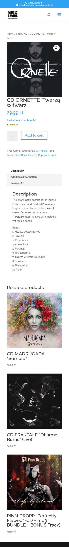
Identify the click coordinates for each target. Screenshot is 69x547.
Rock (53, 155)
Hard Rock (21, 155)
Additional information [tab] (24, 177)
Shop (19, 33)
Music (44, 150)
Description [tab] (17, 170)
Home (10, 33)
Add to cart (34, 135)
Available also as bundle (21, 120)
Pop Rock (43, 155)
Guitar (10, 155)
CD (25, 33)
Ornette (32, 155)
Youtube (39, 257)
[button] (56, 48)
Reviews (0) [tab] (17, 183)
